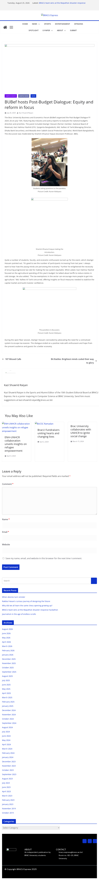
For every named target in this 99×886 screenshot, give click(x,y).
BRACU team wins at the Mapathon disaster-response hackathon (30, 610)
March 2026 (7, 646)
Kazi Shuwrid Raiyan (26, 113)
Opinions (78, 24)
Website (6, 544)
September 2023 (9, 774)
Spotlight (34, 30)
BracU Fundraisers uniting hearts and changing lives (49, 433)
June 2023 (6, 787)
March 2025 (7, 697)
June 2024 (6, 736)
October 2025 (8, 667)
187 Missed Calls (13, 359)
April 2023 (6, 791)
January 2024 (7, 757)
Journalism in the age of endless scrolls (19, 614)
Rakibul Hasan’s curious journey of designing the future (26, 601)
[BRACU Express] (5, 27)
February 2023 (8, 800)
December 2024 (9, 710)
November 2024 (9, 714)
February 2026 (8, 650)
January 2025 (7, 706)
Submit (73, 30)
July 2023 (6, 783)
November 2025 (9, 663)
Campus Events (11, 96)
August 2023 (7, 778)
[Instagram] (84, 841)
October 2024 (8, 719)
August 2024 (7, 727)
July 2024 (6, 731)
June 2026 (6, 633)
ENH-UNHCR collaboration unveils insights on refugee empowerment (16, 443)
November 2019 (9, 808)
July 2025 (6, 680)
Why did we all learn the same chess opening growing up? (27, 605)
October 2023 (8, 770)
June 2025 (6, 684)
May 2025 (6, 689)
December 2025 (9, 659)
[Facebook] (90, 841)
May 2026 (6, 637)
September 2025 (9, 672)
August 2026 (7, 629)
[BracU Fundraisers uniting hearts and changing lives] (44, 423)
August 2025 (7, 676)
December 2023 (9, 761)
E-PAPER (46, 30)
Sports (47, 24)
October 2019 (8, 813)
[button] (38, 24)
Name (6, 519)
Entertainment (62, 24)
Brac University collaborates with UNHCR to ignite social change (81, 431)
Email (5, 532)
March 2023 (7, 795)
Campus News (23, 96)
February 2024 (8, 753)
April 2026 (6, 642)
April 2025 (6, 693)
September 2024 (9, 723)
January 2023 (7, 804)
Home (25, 24)
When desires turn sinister (13, 597)
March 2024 (7, 748)
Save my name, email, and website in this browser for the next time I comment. (44, 558)
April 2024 (6, 744)
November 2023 (9, 766)
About (60, 30)
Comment (7, 484)
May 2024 (6, 740)
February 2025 (8, 701)
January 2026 (7, 654)
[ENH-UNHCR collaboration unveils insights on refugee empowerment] (16, 423)
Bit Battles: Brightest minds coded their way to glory (72, 361)
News (34, 24)
